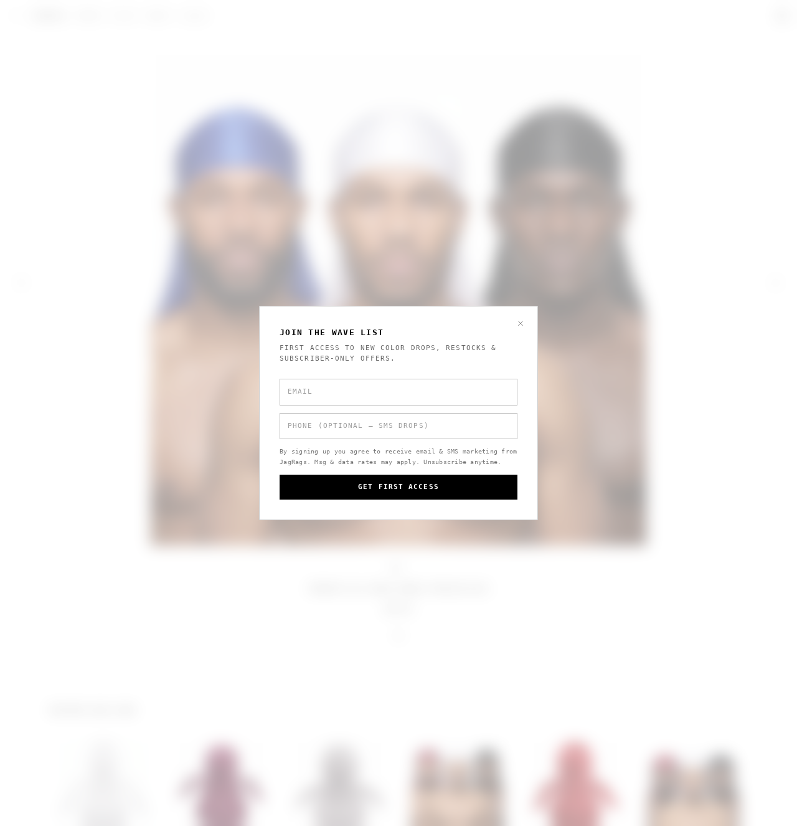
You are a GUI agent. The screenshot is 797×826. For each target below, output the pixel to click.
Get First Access (398, 487)
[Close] (520, 323)
